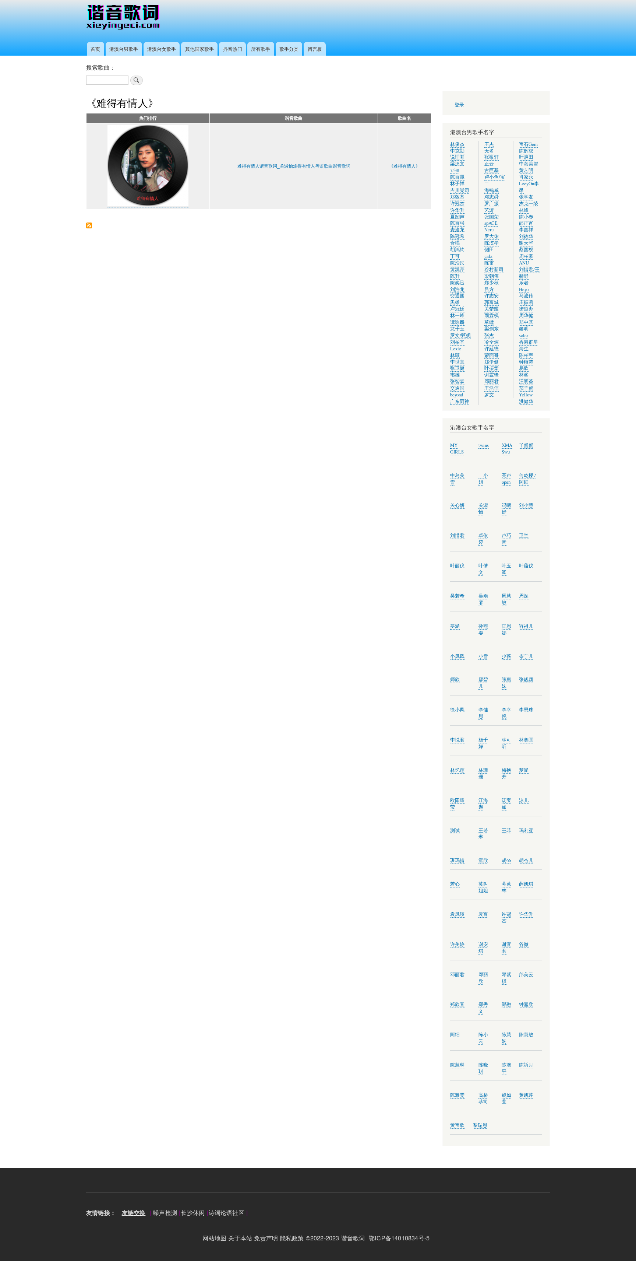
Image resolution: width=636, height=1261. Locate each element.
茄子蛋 (526, 388)
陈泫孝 (491, 243)
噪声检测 (165, 1212)
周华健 (526, 315)
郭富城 (491, 302)
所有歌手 (260, 48)
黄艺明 (526, 170)
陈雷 (489, 263)
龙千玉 (457, 329)
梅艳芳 (506, 773)
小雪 (483, 656)
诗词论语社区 (226, 1212)
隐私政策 (292, 1237)
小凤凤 (457, 656)
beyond (456, 395)
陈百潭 (457, 177)
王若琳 (483, 833)
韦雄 (455, 375)
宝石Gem (528, 144)
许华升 (457, 210)
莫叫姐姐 (483, 887)
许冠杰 (457, 203)
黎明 (524, 329)
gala (488, 256)
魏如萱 (506, 1098)
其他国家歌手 (199, 48)
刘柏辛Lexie (457, 345)
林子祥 (457, 184)
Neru (489, 230)
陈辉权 (526, 151)
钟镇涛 (526, 362)
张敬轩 (491, 157)
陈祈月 (526, 1065)
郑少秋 (491, 283)
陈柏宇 (526, 355)
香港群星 (528, 342)
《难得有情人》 (404, 166)
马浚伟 (526, 296)
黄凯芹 (457, 269)
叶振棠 (491, 368)
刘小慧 (526, 505)
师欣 (455, 679)
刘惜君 (457, 535)
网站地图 (214, 1237)
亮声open (506, 478)
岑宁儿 (526, 656)
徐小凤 (457, 710)
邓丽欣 (483, 977)
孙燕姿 (483, 629)
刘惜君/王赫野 (529, 272)
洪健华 (526, 401)
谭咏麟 (457, 322)
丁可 (455, 256)
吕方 (489, 289)
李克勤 (457, 151)
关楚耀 (491, 309)
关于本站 (240, 1237)
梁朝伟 (491, 276)
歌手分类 (288, 48)
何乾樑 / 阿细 (527, 478)
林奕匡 (526, 740)
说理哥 (457, 157)
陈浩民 (457, 263)
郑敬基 (457, 197)
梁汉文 (457, 164)
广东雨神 (459, 401)
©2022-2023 (322, 1237)
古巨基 (491, 170)
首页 (95, 48)
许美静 (457, 944)
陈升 (455, 276)
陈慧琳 (457, 1065)
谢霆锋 (491, 375)
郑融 (506, 1004)
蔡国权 (526, 249)
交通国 (457, 388)
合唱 (455, 243)
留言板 (315, 48)
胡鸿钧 (457, 249)
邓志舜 (491, 197)
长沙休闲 (193, 1212)
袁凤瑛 (457, 914)
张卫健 (457, 368)
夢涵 (455, 626)
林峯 (524, 375)
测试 (455, 830)
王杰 (489, 144)
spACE (491, 223)
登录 (459, 105)
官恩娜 (506, 629)
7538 (454, 170)
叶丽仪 (457, 566)
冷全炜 (491, 342)
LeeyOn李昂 (529, 187)
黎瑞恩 (480, 1125)
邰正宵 (526, 223)
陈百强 (457, 223)
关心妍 (457, 505)
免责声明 (266, 1237)
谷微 (524, 944)
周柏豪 (526, 256)
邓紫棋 (506, 977)
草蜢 (489, 322)
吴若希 (457, 596)
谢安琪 (483, 947)
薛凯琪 (526, 884)
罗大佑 (491, 236)
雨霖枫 (491, 315)
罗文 (489, 395)
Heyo (524, 289)
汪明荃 (526, 381)
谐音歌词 (353, 1237)
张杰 (489, 335)
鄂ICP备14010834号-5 (401, 1237)
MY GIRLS (457, 448)
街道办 (526, 309)
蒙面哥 (491, 355)
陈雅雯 (457, 1095)
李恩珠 (526, 710)
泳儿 (524, 800)
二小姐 (483, 478)
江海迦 (483, 803)
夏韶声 (457, 217)
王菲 (506, 830)
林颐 (455, 355)
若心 (455, 884)
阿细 (455, 1034)
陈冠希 (457, 236)
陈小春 (526, 217)
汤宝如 (506, 803)
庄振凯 (526, 302)
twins (483, 445)
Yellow (526, 395)
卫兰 (524, 535)
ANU (524, 263)
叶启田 (526, 157)
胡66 (506, 860)
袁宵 (483, 914)
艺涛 (489, 210)
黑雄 (455, 302)
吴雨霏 (483, 599)
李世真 (457, 362)
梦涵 (524, 770)
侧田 (489, 249)
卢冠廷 (457, 309)
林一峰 (457, 315)
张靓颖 (526, 679)
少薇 (506, 656)
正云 (489, 164)
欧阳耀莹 (457, 803)
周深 (524, 596)
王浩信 (491, 388)
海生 (524, 349)
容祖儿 (526, 626)
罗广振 (491, 203)
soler (523, 335)
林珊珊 (483, 773)
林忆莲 (457, 770)
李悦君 (457, 740)
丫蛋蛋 (526, 445)
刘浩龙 (457, 289)
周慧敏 (506, 599)
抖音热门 (232, 48)
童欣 (483, 860)
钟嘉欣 (526, 1004)
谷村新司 (494, 269)
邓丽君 (491, 381)
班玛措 (457, 860)
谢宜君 (506, 947)
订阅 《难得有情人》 (89, 226)
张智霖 (457, 381)
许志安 (491, 296)
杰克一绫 (528, 203)
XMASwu (507, 448)
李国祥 (526, 230)
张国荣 (491, 217)
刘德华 (526, 236)
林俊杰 (457, 144)
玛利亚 (526, 830)
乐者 (524, 283)
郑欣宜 (457, 1004)
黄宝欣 (457, 1125)
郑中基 (526, 322)
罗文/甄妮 (460, 335)
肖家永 (526, 177)
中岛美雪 (528, 164)
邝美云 (526, 974)
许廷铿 (491, 349)
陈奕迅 (457, 283)
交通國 (457, 296)
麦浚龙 (457, 230)
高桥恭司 (483, 1098)
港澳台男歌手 (123, 48)
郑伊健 (491, 362)
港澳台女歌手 (161, 48)
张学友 (526, 197)
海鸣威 (491, 190)
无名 (489, 151)
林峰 (524, 210)
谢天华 (526, 243)
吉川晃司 (459, 190)
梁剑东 (491, 329)
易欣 (524, 368)
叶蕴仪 (526, 566)
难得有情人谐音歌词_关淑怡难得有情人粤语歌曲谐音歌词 (293, 166)
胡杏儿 (526, 860)
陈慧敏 (526, 1034)
